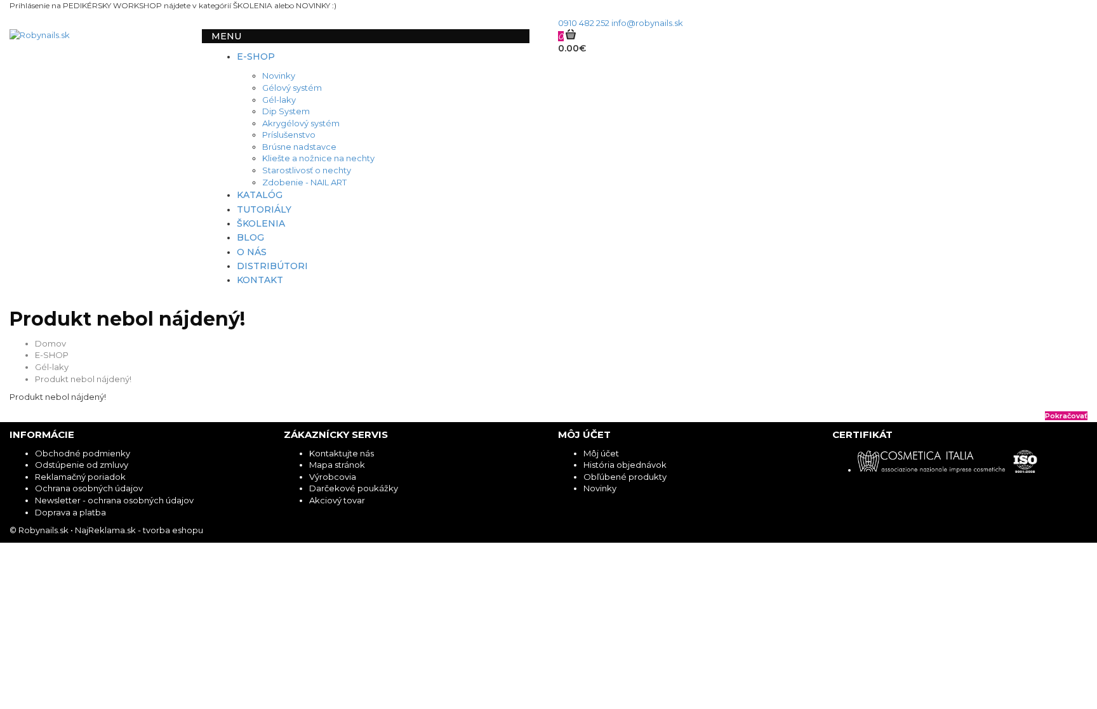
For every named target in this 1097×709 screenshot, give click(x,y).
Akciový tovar (337, 500)
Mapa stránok (337, 465)
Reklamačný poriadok (80, 477)
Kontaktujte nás (341, 453)
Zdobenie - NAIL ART (304, 182)
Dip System (286, 111)
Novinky (278, 75)
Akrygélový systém (301, 123)
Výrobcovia (332, 477)
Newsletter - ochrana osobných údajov (114, 500)
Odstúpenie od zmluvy (81, 465)
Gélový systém (292, 88)
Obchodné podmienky (82, 453)
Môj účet (601, 453)
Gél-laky (279, 100)
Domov (50, 343)
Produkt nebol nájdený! (83, 379)
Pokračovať (1066, 415)
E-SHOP (52, 355)
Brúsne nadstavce (299, 147)
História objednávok (625, 465)
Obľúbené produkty (625, 477)
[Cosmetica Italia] (935, 470)
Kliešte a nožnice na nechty (318, 158)
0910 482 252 (583, 23)
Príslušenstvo (289, 134)
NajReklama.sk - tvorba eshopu (139, 530)
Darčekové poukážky (353, 488)
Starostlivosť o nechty (306, 170)
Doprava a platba (70, 512)
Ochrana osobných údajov (89, 488)
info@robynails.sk (647, 23)
